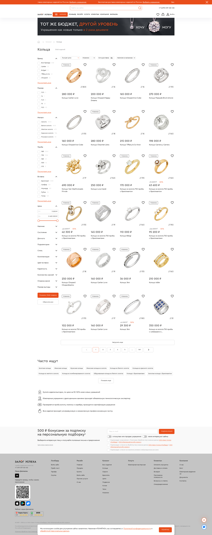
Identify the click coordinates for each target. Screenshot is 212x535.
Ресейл (80, 14)
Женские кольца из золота (96, 368)
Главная (39, 42)
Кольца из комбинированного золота (76, 373)
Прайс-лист (55, 468)
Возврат (157, 472)
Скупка (53, 475)
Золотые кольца (45, 368)
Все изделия (107, 465)
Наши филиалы (21, 471)
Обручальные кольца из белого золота (108, 373)
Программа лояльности (158, 476)
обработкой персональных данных (54, 531)
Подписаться (166, 431)
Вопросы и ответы (161, 481)
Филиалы (114, 14)
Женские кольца (60, 368)
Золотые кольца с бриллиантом (160, 373)
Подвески (106, 482)
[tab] (71, 87)
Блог (181, 468)
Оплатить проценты (161, 465)
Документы (184, 477)
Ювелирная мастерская (137, 465)
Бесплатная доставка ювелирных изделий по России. (96, 2)
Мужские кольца (76, 368)
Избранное (158, 14)
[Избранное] (85, 64)
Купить (79, 472)
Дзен (17, 476)
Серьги (105, 472)
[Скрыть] (207, 3)
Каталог (63, 14)
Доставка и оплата (160, 468)
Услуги (87, 14)
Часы (104, 489)
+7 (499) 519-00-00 (166, 8)
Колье (104, 485)
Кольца (105, 468)
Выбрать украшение (54, 2)
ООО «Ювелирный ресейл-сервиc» (130, 442)
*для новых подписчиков (45, 444)
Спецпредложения (161, 484)
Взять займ (55, 465)
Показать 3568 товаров (48, 295)
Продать (80, 468)
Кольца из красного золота (143, 368)
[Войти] (170, 14)
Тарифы (54, 472)
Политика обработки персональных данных (28, 531)
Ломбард (72, 14)
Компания (104, 14)
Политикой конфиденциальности (137, 528)
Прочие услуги (82, 478)
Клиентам (95, 14)
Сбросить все (48, 302)
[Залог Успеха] (45, 14)
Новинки (105, 492)
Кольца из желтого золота (48, 373)
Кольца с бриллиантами (135, 373)
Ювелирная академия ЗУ (187, 473)
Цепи (104, 478)
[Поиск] (140, 8)
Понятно (165, 529)
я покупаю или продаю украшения (127, 436)
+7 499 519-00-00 (21, 467)
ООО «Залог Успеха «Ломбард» (158, 445)
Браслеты (106, 475)
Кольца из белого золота (119, 368)
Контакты (183, 481)
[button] (106, 58)
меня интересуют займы (158, 436)
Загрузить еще (117, 342)
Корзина (163, 14)
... (132, 349)
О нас (79, 482)
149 (139, 349)
